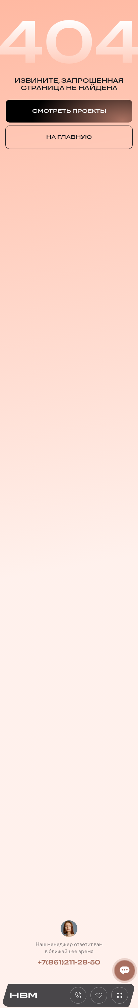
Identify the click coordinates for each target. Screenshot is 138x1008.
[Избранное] (98, 995)
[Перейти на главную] (23, 995)
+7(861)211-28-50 (69, 962)
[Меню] (119, 995)
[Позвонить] (78, 995)
